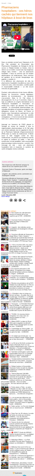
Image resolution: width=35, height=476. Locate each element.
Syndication (18, 473)
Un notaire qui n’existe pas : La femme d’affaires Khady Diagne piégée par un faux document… (21, 337)
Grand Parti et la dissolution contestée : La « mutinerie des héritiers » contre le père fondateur (21, 277)
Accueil (4, 3)
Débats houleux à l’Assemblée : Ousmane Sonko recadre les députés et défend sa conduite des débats (21, 367)
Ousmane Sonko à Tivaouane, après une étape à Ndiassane (20, 220)
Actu (9, 3)
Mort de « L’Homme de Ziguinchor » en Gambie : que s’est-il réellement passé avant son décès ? (21, 457)
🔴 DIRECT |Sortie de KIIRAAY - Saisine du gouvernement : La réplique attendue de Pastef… (21, 434)
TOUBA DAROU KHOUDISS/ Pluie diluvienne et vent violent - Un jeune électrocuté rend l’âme (21, 360)
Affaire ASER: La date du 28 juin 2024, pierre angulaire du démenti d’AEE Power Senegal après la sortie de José (21, 324)
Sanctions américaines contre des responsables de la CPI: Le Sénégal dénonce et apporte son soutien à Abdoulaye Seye (21, 354)
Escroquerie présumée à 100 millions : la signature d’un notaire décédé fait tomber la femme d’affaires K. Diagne (21, 271)
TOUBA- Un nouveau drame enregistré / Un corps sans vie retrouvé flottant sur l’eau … (19, 315)
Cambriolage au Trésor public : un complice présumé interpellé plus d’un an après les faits (21, 330)
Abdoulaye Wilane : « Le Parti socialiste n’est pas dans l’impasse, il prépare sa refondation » (21, 441)
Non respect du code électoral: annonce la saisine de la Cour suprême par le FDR (15, 165)
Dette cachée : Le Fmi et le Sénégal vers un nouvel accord (21, 407)
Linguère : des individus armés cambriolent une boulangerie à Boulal (21, 228)
